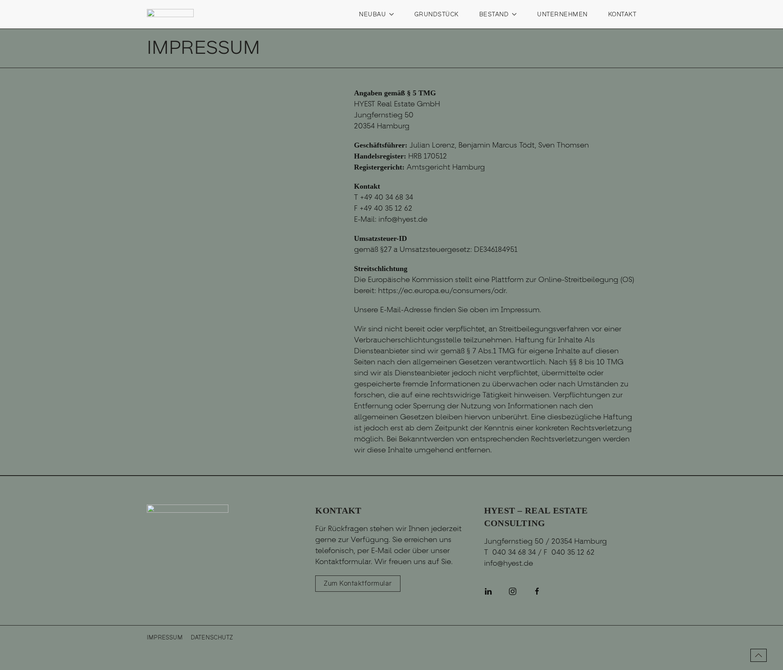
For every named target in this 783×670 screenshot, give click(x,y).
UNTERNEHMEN (562, 14)
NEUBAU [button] (372, 14)
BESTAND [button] (494, 14)
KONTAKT (622, 14)
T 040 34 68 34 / (514, 552)
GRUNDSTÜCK (436, 14)
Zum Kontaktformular (358, 584)
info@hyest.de (508, 563)
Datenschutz (212, 637)
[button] (758, 655)
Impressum (165, 637)
